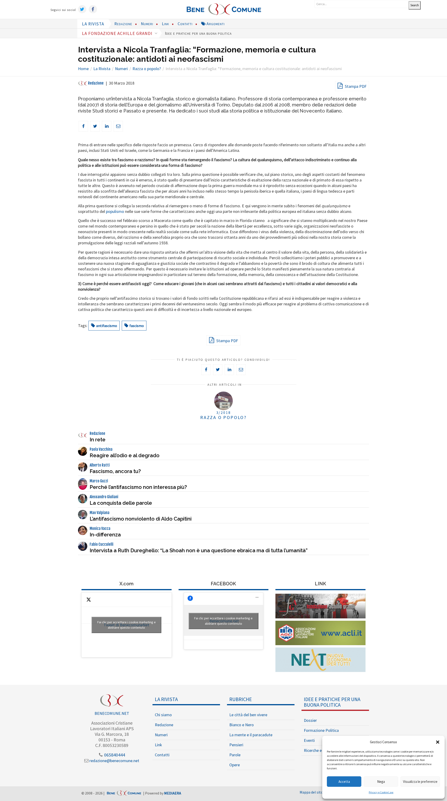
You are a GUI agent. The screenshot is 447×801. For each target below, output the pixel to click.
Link (165, 23)
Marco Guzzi (99, 481)
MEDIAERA (172, 793)
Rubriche (240, 699)
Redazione (123, 23)
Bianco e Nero (241, 724)
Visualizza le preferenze (420, 781)
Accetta (344, 781)
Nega (381, 781)
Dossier (310, 720)
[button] (437, 742)
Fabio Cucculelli (101, 544)
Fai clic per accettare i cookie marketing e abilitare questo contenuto (126, 625)
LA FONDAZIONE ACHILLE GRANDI (117, 33)
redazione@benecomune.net (113, 760)
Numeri (147, 23)
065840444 (114, 755)
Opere (234, 764)
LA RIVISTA (93, 24)
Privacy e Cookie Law (381, 792)
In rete (97, 439)
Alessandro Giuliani (104, 496)
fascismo (136, 325)
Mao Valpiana (99, 512)
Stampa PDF (355, 86)
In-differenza (105, 535)
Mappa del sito (311, 792)
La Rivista (166, 699)
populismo (115, 211)
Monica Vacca (100, 528)
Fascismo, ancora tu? (115, 471)
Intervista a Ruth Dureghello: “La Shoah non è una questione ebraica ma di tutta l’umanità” (199, 550)
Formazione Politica (321, 730)
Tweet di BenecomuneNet (126, 625)
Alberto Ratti (100, 465)
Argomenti (215, 23)
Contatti (185, 23)
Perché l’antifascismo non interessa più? (138, 487)
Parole (234, 754)
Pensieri (236, 744)
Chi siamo (163, 714)
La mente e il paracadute (250, 734)
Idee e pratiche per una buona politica (198, 33)
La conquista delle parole (121, 503)
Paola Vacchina (101, 449)
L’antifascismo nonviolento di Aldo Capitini (141, 519)
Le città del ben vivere (248, 714)
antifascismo (106, 325)
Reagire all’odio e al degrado (124, 455)
